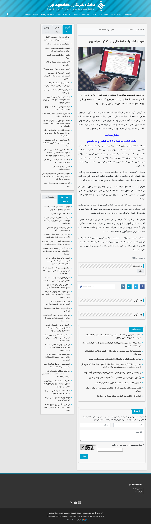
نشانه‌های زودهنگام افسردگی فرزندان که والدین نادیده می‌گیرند (57, 84)
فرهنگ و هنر (85, 14)
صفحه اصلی (128, 14)
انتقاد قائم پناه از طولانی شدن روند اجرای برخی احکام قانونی (56, 392)
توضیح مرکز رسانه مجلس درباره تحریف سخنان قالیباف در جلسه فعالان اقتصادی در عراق (58, 261)
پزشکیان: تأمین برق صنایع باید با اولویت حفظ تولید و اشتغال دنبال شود (57, 407)
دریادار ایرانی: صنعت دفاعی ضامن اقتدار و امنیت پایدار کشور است (57, 236)
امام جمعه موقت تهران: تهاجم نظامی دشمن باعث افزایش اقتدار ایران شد (57, 357)
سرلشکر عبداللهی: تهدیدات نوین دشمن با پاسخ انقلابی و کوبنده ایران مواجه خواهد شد (56, 374)
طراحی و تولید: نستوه (74, 520)
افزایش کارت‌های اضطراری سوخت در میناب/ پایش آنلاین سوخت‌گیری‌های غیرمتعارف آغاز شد (56, 176)
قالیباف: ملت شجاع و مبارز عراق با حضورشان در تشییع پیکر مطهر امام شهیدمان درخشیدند (57, 383)
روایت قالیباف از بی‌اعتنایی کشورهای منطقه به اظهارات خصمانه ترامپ (56, 243)
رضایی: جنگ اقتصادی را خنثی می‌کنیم (58, 56)
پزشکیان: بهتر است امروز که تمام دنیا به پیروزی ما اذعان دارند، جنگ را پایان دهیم (57, 347)
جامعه (106, 14)
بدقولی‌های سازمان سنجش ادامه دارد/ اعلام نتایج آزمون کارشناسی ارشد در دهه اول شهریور (111, 344)
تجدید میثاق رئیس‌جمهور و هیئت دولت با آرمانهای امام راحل (57, 50)
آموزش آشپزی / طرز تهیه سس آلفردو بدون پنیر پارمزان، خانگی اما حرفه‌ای (57, 76)
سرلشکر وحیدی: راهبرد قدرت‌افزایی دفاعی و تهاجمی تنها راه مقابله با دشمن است (57, 318)
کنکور (140, 271)
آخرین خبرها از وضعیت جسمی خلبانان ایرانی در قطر (58, 229)
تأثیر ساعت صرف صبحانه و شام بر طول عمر (57, 63)
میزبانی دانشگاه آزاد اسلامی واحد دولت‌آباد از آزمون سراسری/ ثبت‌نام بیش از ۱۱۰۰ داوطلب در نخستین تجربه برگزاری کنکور (111, 366)
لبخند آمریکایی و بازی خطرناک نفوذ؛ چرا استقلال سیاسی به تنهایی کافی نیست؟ (56, 251)
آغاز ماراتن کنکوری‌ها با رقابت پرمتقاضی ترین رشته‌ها (119, 396)
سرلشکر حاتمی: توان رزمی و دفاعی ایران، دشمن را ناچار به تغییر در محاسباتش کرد (57, 337)
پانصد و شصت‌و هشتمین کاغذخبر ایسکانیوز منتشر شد (57, 161)
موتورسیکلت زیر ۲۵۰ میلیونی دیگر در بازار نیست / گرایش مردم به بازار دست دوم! (56, 133)
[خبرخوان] (71, 503)
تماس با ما (137, 489)
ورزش (94, 14)
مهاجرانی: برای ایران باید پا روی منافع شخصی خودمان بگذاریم (58, 286)
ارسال (84, 456)
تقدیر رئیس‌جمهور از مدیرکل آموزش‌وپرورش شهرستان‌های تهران (57, 303)
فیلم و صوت (44, 14)
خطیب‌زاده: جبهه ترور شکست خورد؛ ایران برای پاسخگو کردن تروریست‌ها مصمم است (56, 271)
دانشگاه (119, 14)
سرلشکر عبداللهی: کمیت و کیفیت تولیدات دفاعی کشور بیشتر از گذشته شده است (56, 220)
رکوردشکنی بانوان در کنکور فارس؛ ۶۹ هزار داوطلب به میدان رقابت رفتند (112, 372)
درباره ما (139, 491)
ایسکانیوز (119, 112)
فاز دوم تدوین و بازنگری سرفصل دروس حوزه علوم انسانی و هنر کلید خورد (56, 143)
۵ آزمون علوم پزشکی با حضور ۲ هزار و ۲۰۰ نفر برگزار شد (118, 383)
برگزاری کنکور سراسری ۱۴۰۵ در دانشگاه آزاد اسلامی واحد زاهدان (115, 377)
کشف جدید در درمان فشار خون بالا (57, 69)
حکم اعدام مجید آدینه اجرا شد (58, 44)
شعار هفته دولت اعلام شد (59, 213)
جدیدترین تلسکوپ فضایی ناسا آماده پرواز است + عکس (56, 115)
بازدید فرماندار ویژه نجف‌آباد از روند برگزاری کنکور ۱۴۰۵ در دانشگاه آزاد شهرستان (113, 352)
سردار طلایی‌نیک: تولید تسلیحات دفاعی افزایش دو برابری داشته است (56, 279)
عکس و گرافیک (55, 14)
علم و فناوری (67, 14)
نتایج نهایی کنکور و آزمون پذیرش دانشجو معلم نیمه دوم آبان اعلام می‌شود (113, 389)
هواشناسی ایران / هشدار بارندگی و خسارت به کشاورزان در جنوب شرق (57, 38)
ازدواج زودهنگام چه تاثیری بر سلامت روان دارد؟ (56, 91)
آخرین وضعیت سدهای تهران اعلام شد (57, 185)
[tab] (67, 29)
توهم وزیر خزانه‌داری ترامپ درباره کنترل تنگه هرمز (57, 399)
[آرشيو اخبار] (80, 503)
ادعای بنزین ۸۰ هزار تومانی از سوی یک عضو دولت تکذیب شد (57, 365)
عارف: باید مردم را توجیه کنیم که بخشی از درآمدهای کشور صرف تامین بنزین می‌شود (56, 294)
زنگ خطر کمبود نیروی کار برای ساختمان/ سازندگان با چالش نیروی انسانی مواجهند (56, 99)
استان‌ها (35, 14)
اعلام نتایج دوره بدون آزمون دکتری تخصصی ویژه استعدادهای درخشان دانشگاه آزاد (56, 123)
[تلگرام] (75, 503)
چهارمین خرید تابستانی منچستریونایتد (61, 168)
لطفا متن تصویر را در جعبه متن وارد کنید (128, 445)
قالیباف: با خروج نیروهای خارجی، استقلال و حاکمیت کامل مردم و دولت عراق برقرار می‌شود (57, 328)
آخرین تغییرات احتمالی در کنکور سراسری (117, 41)
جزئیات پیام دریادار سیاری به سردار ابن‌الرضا (57, 310)
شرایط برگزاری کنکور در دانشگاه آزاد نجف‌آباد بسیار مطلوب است (115, 359)
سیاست (112, 14)
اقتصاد (100, 14)
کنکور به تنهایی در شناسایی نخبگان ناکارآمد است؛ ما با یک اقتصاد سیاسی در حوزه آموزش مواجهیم (113, 336)
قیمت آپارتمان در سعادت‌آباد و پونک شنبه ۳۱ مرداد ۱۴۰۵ (56, 108)
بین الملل (76, 14)
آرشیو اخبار (27, 14)
